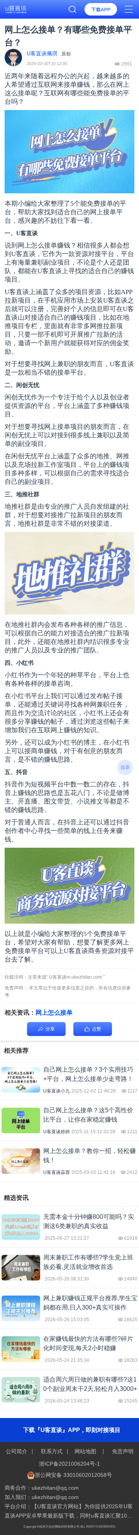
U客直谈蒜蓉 (56, 1172)
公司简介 (17, 1451)
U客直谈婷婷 (56, 1131)
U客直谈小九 (56, 1091)
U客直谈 (122, 364)
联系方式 (51, 1451)
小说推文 (90, 801)
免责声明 (122, 1451)
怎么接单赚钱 (50, 245)
